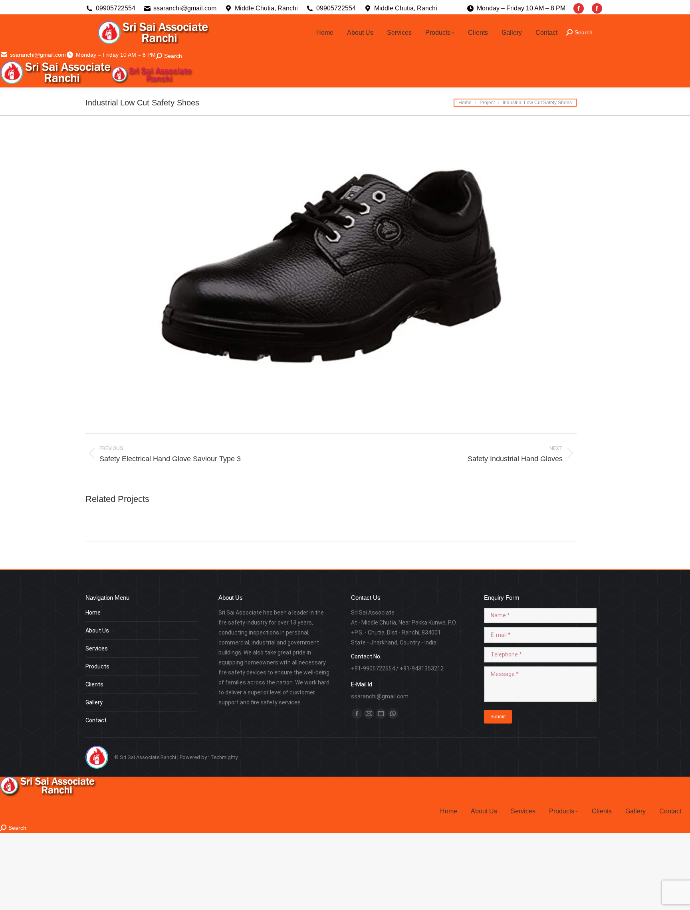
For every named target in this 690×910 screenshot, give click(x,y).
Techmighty (224, 757)
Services (96, 648)
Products (97, 666)
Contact (96, 720)
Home (93, 612)
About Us (97, 630)
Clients (94, 684)
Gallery (94, 702)
